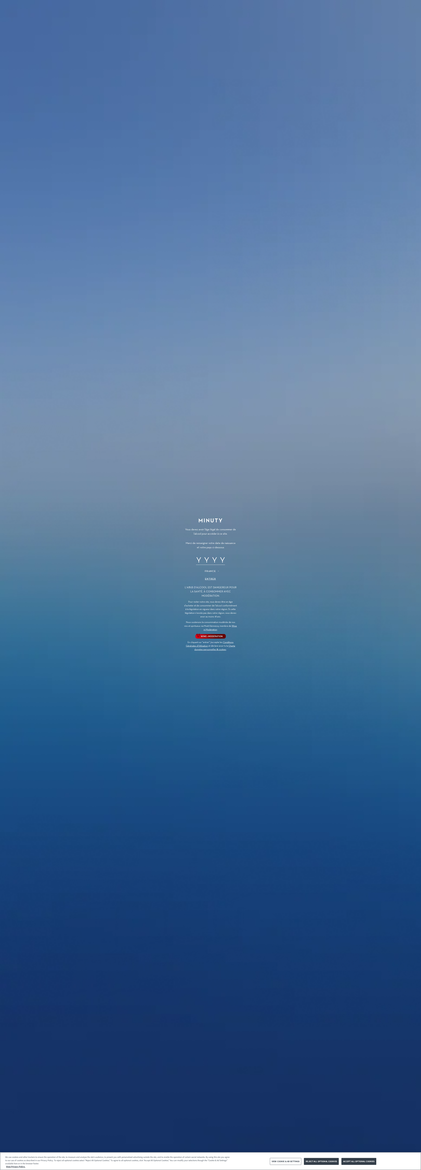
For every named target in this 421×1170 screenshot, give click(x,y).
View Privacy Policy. (15, 1166)
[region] (210, 1161)
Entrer (210, 579)
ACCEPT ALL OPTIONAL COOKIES (359, 1161)
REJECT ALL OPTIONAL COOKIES (321, 1161)
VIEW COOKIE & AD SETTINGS (285, 1161)
